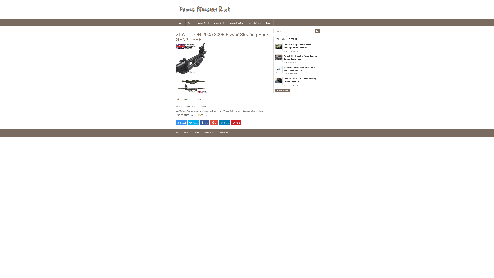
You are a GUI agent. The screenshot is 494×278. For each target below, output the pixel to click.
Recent (293, 39)
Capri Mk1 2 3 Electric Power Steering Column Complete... (300, 80)
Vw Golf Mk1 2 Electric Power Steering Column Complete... (300, 57)
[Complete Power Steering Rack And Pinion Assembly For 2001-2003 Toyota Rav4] (279, 69)
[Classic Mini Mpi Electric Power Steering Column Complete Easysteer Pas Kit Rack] (279, 47)
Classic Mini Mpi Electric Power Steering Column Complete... (297, 46)
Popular (280, 39)
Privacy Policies (208, 133)
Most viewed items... (283, 90)
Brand (189, 22)
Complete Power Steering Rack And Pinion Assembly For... (299, 69)
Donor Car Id (203, 22)
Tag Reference (254, 22)
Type (268, 22)
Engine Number (236, 22)
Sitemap (186, 133)
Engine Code (219, 22)
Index (180, 22)
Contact (196, 133)
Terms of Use (223, 133)
